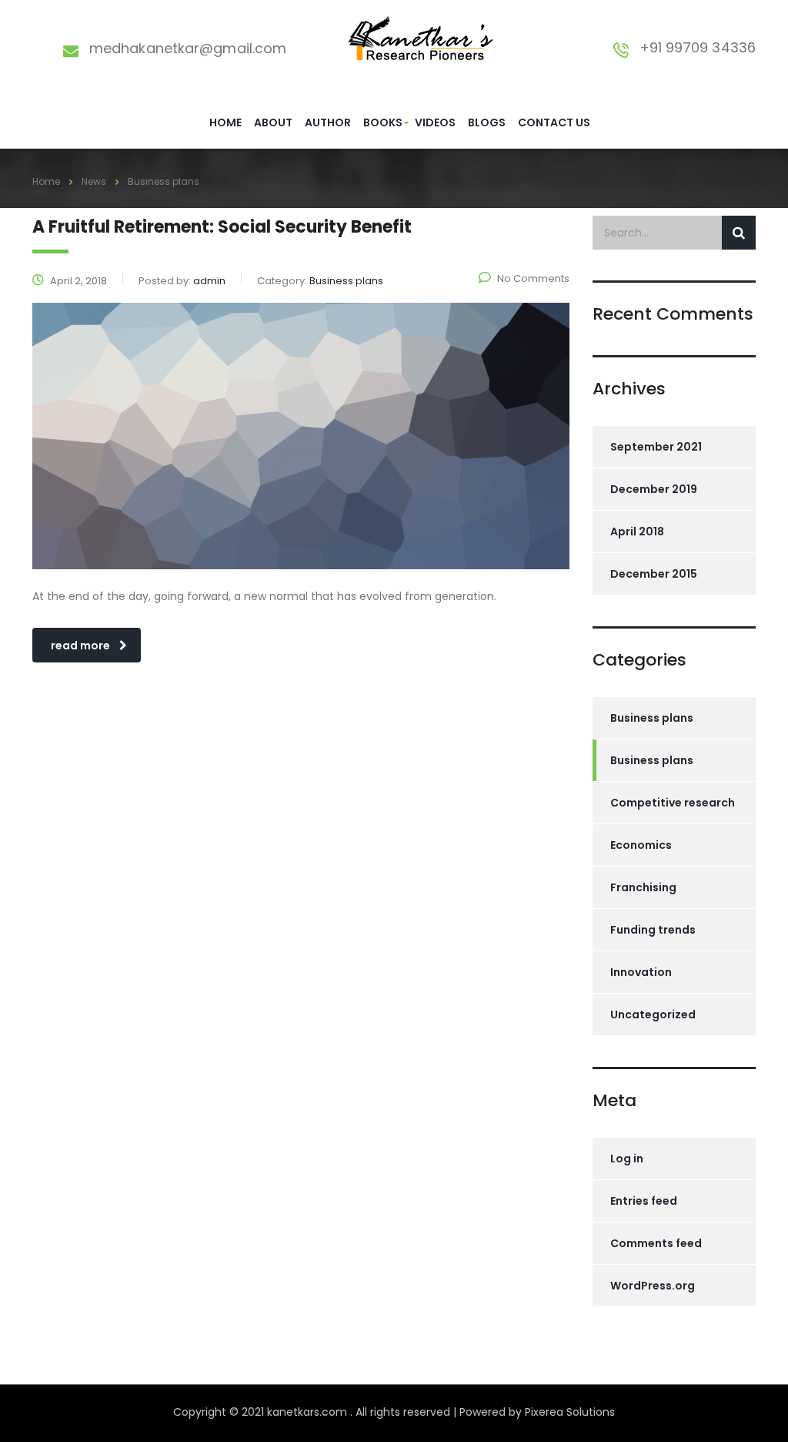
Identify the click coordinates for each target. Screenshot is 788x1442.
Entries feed (643, 1201)
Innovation (641, 972)
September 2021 (656, 446)
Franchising (643, 887)
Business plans (651, 718)
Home (225, 122)
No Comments (533, 278)
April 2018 (637, 531)
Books (382, 122)
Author (328, 122)
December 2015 (653, 574)
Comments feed (656, 1243)
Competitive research (672, 802)
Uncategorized (653, 1014)
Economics (641, 845)
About (273, 122)
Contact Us (554, 122)
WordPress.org (652, 1285)
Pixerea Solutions (570, 1412)
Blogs (487, 122)
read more (80, 645)
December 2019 (653, 489)
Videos (435, 122)
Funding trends (653, 929)
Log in (626, 1158)
